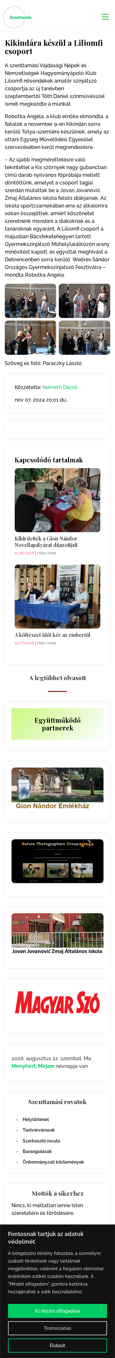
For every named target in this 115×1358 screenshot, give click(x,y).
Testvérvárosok (39, 1130)
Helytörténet (36, 1119)
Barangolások (37, 1151)
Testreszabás (57, 1328)
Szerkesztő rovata (41, 1140)
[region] (57, 1291)
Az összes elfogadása (57, 1310)
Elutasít (57, 1345)
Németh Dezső (60, 387)
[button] (105, 17)
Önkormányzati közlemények (53, 1162)
